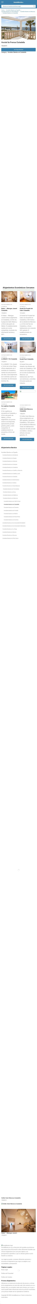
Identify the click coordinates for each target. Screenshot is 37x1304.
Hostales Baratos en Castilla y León (11, 473)
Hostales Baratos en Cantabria (10, 467)
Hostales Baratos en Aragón (10, 458)
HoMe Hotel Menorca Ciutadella (26, 410)
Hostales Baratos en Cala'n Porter (12, 501)
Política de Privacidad (7, 1273)
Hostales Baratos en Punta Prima (12, 516)
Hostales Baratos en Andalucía (10, 455)
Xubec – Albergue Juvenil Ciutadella (9, 309)
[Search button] (34, 6)
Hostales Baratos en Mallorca (10, 495)
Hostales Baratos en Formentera (11, 489)
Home (2, 10)
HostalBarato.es (16, 1295)
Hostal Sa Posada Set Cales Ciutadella (26, 309)
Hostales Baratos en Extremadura (11, 479)
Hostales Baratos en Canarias (10, 464)
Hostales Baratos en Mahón (11, 513)
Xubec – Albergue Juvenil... (9, 1233)
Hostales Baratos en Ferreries (11, 507)
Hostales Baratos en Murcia (9, 532)
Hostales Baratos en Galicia (9, 482)
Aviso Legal (4, 1269)
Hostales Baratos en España (13, 10)
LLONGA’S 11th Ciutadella (9, 359)
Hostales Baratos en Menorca (27, 11)
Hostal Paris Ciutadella (26, 359)
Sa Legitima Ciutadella (8, 406)
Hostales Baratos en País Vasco (10, 538)
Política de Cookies (6, 1277)
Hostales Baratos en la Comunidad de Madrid (14, 523)
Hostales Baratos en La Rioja (10, 529)
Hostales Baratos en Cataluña (10, 476)
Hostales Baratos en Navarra (10, 535)
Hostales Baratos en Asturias (10, 461)
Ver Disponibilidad (18, 49)
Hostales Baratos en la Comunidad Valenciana (14, 526)
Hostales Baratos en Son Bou (11, 519)
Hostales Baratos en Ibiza (9, 492)
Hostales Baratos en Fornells (11, 510)
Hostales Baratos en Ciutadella (10, 13)
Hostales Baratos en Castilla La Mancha (12, 470)
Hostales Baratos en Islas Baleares (10, 11)
